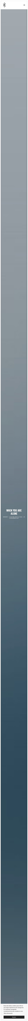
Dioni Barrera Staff (14, 518)
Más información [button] (8, 1013)
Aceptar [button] (14, 1017)
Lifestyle (17, 517)
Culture (12, 517)
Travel (20, 517)
